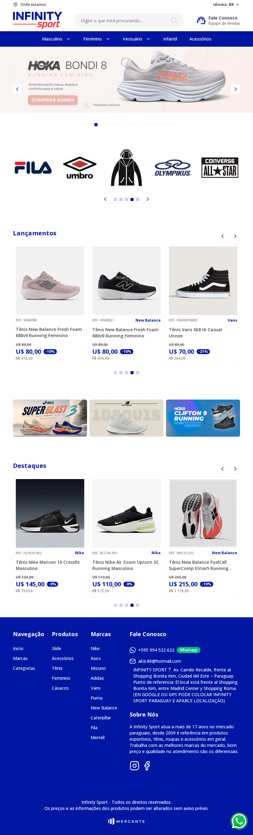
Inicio (18, 648)
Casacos (60, 688)
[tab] (79, 124)
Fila (94, 727)
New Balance (104, 708)
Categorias (24, 668)
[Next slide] (236, 89)
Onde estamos (33, 4)
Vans (96, 688)
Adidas (97, 678)
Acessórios (63, 658)
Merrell (98, 737)
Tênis (57, 668)
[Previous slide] (17, 89)
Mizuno (98, 668)
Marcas (20, 658)
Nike (95, 648)
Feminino (61, 678)
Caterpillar (101, 718)
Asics (96, 658)
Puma (96, 698)
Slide (56, 648)
